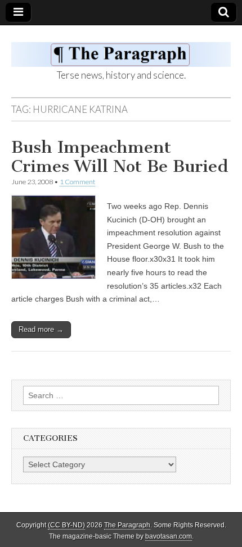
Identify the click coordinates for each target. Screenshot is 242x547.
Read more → (41, 329)
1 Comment (77, 181)
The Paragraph (127, 525)
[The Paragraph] (121, 48)
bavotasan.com (168, 536)
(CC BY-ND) (66, 525)
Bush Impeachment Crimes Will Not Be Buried (119, 156)
